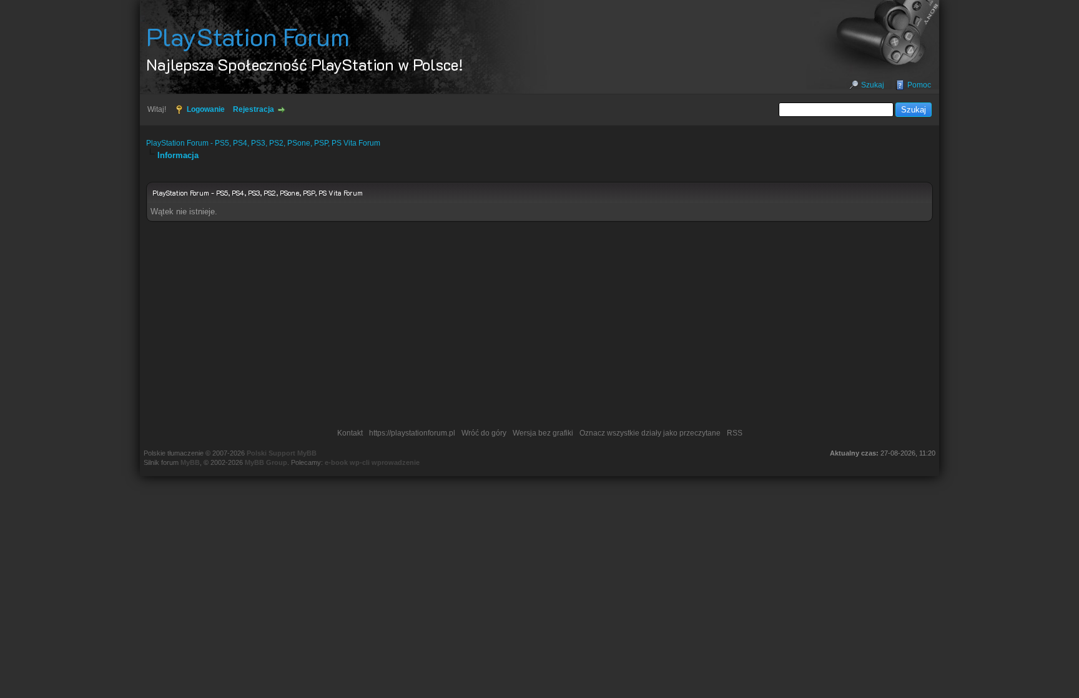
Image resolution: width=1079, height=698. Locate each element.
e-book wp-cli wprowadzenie (372, 462)
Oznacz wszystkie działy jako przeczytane (650, 433)
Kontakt (350, 433)
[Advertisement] (539, 328)
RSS (734, 433)
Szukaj (872, 85)
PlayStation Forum (248, 36)
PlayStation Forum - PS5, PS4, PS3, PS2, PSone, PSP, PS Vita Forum (263, 143)
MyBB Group (266, 462)
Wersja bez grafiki (543, 433)
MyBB (190, 462)
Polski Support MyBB (282, 453)
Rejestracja (253, 109)
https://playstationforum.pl (412, 433)
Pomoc (919, 85)
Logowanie (206, 109)
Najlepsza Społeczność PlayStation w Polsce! (304, 64)
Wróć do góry (483, 433)
